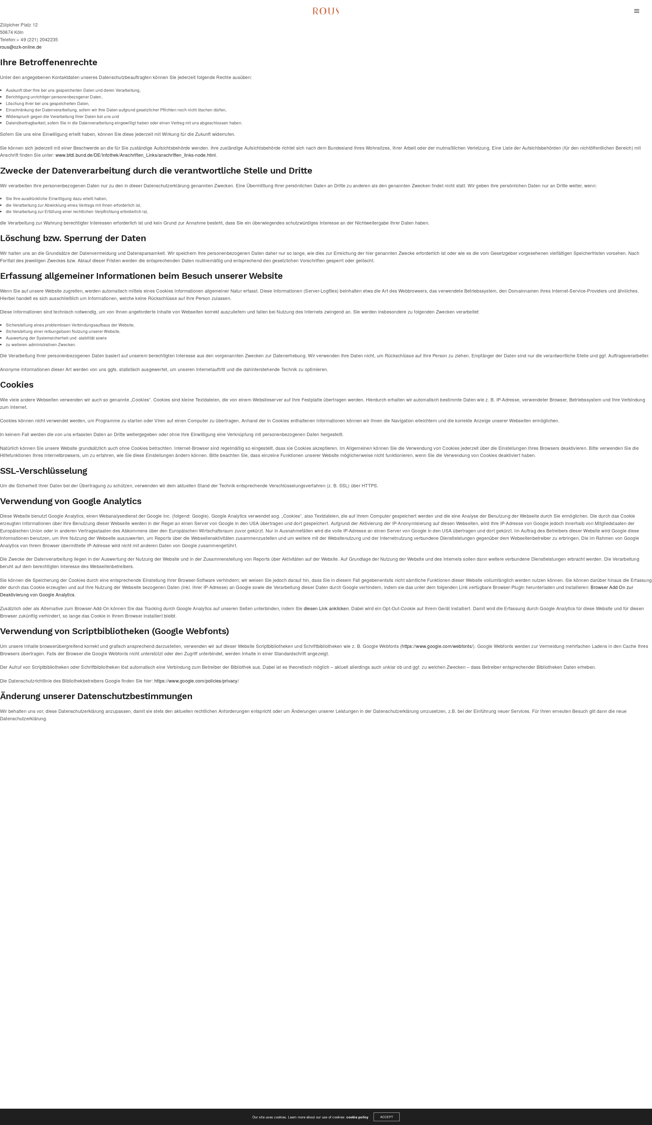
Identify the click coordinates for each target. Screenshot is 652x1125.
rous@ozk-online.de (21, 46)
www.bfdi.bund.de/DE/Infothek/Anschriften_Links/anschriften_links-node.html (136, 154)
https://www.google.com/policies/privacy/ (196, 680)
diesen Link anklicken (326, 608)
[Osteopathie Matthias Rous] (326, 11)
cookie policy (357, 1117)
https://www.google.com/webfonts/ (437, 646)
